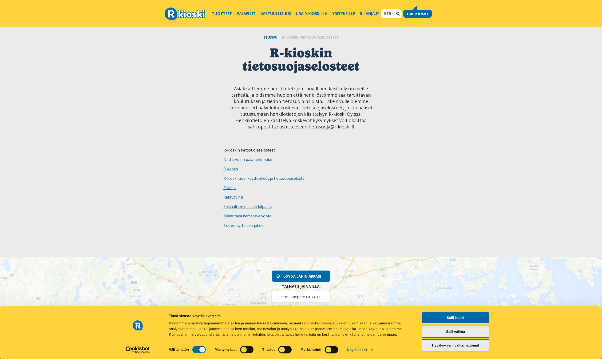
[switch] (246, 349)
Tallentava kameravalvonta (247, 216)
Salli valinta (455, 332)
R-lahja (229, 187)
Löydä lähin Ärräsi (302, 276)
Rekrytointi (233, 197)
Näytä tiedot (357, 350)
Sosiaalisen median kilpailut (247, 206)
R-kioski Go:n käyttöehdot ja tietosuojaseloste (264, 178)
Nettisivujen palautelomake (247, 159)
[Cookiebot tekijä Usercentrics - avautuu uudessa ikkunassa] (137, 349)
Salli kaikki (455, 318)
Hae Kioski (417, 13)
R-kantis (230, 169)
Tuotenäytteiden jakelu (244, 225)
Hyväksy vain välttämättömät (455, 345)
